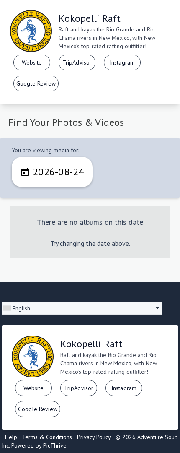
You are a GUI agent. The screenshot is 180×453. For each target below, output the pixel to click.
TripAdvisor (77, 62)
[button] (82, 308)
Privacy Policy (94, 437)
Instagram (122, 62)
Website (32, 62)
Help (11, 437)
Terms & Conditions (47, 437)
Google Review (36, 83)
